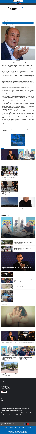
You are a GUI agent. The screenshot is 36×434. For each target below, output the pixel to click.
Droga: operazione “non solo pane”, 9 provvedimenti (8, 129)
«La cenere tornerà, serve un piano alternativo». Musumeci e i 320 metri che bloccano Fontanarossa (25, 161)
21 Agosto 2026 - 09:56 (20, 243)
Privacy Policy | (16, 432)
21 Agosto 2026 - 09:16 (8, 179)
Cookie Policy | (11, 432)
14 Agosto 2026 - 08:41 (8, 194)
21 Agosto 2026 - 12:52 (20, 281)
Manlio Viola (4, 24)
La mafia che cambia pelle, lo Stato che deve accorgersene (13, 324)
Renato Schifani (6, 125)
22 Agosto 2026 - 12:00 (25, 344)
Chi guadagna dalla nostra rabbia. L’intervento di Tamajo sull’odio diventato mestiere (9, 161)
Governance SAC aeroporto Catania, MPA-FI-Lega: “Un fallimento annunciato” (9, 208)
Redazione (4, 179)
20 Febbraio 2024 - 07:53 (10, 24)
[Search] (33, 1)
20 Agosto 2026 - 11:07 (20, 287)
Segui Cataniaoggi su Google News (18, 22)
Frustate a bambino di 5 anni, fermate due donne (26, 129)
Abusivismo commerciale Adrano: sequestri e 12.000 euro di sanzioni (12, 414)
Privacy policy (3, 402)
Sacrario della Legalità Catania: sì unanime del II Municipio (23, 242)
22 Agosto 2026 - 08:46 (6, 360)
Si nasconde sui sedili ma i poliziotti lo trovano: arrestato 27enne (11, 410)
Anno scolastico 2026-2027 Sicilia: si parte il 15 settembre (22, 248)
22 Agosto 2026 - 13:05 (6, 344)
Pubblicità (2, 400)
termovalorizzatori (11, 125)
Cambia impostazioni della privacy (6, 404)
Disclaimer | (21, 432)
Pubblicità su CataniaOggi (9, 423)
